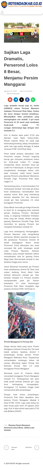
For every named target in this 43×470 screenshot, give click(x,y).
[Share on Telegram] (16, 99)
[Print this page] (10, 99)
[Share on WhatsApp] (33, 99)
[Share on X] (21, 99)
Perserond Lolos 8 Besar (13, 427)
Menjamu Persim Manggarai (19, 425)
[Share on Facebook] (27, 99)
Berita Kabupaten (13, 93)
